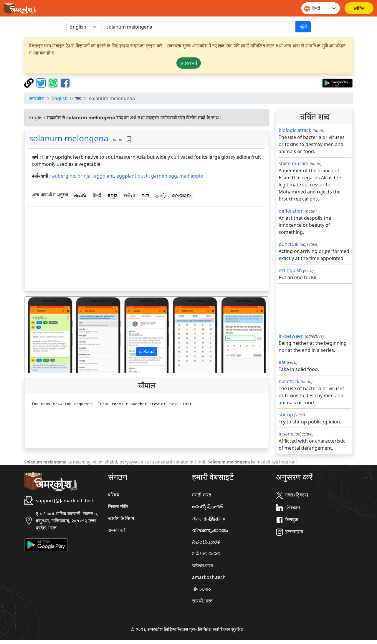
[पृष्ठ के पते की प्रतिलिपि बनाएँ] (29, 82)
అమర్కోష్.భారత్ (207, 506)
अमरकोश (36, 98)
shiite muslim (293, 163)
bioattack (289, 381)
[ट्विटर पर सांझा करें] (41, 82)
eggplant (104, 176)
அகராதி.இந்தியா (208, 518)
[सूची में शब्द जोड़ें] (129, 139)
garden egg (164, 176)
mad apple (191, 176)
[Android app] (46, 544)
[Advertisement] (146, 250)
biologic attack (295, 130)
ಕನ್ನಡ (113, 195)
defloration (291, 211)
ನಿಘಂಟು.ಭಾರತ (206, 542)
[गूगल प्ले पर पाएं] (337, 82)
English (60, 98)
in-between (291, 336)
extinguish (290, 270)
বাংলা (145, 195)
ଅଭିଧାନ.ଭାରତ (206, 553)
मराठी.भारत (201, 494)
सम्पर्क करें (116, 530)
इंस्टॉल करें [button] (147, 352)
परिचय (113, 494)
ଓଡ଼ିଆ (129, 195)
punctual (288, 244)
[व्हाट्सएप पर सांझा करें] (53, 82)
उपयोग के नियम (121, 518)
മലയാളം (181, 195)
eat (282, 362)
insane (286, 434)
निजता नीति (118, 506)
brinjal (84, 176)
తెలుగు (79, 195)
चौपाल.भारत (202, 589)
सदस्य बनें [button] (188, 63)
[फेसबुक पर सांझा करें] (65, 82)
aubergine (63, 176)
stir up (286, 414)
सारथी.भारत (202, 600)
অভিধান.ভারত (202, 565)
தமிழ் (161, 195)
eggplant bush (132, 176)
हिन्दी (97, 195)
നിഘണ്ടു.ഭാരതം (210, 530)
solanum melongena (68, 138)
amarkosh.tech (209, 577)
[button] (42, 335)
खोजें (303, 27)
